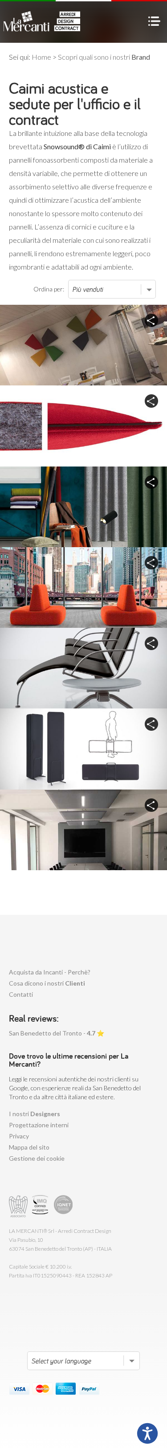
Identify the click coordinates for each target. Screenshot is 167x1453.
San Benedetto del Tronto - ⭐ (56, 1033)
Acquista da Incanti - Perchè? (49, 972)
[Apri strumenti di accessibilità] (147, 1433)
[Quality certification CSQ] (41, 1206)
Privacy (19, 1136)
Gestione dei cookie (37, 1158)
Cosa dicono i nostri (47, 983)
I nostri (34, 1113)
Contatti (21, 994)
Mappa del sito (29, 1147)
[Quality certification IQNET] (63, 1206)
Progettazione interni (39, 1125)
